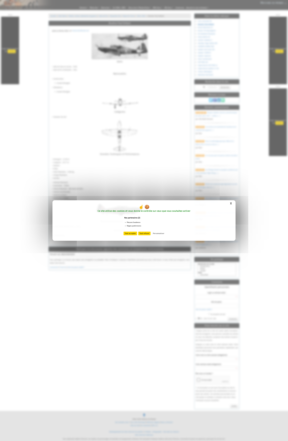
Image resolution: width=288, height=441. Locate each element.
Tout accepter (130, 233)
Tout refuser (144, 233)
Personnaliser (158, 233)
